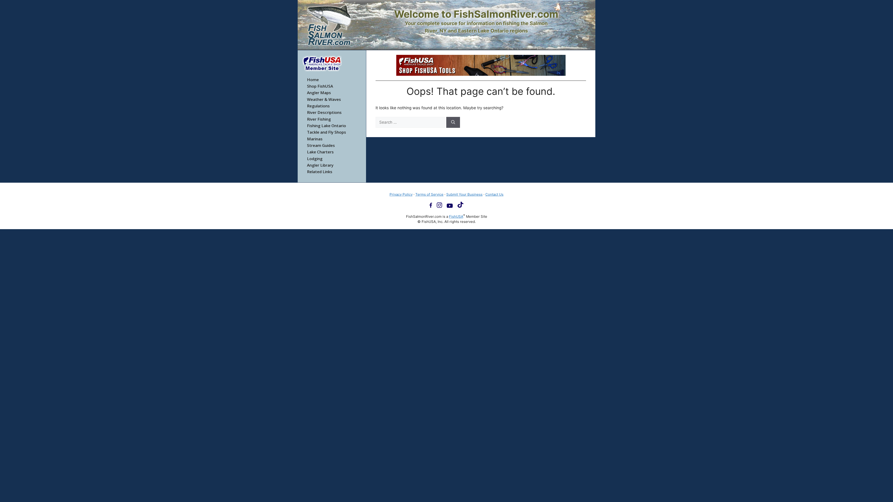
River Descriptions (324, 112)
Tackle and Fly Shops (326, 132)
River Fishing (319, 119)
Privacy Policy (401, 194)
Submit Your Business (464, 194)
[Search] (453, 122)
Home (313, 79)
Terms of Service (429, 194)
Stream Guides (321, 145)
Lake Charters (320, 152)
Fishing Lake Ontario (326, 125)
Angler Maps (319, 92)
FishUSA (456, 216)
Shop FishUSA (320, 86)
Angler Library (320, 165)
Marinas (315, 139)
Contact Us (494, 194)
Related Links (319, 171)
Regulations (318, 106)
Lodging (315, 158)
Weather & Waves (324, 99)
